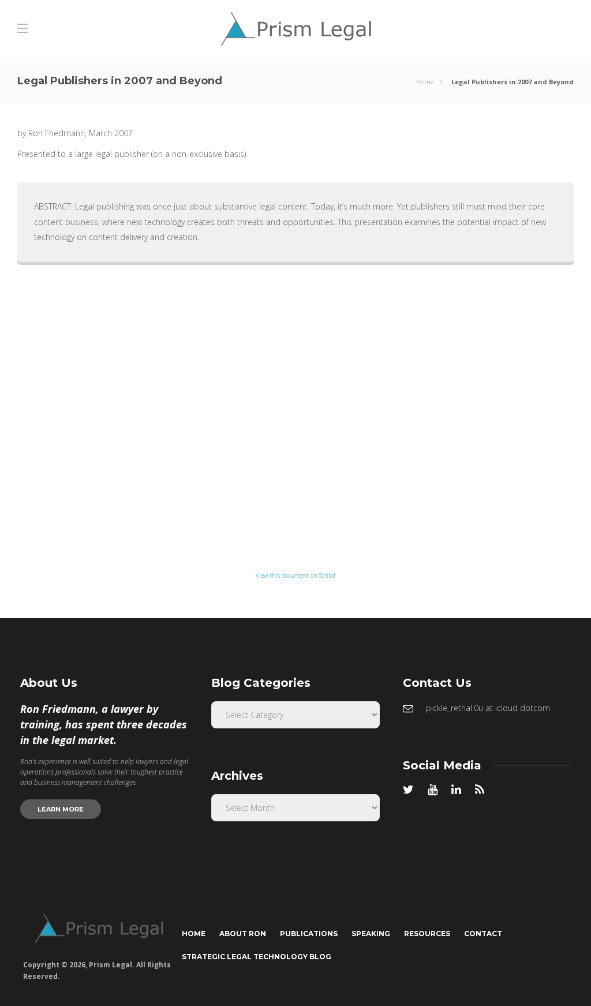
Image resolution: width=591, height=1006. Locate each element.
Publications (309, 933)
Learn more (61, 809)
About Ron (242, 933)
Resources (427, 933)
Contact (483, 933)
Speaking (370, 933)
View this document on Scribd (295, 575)
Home (424, 81)
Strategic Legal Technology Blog (256, 956)
